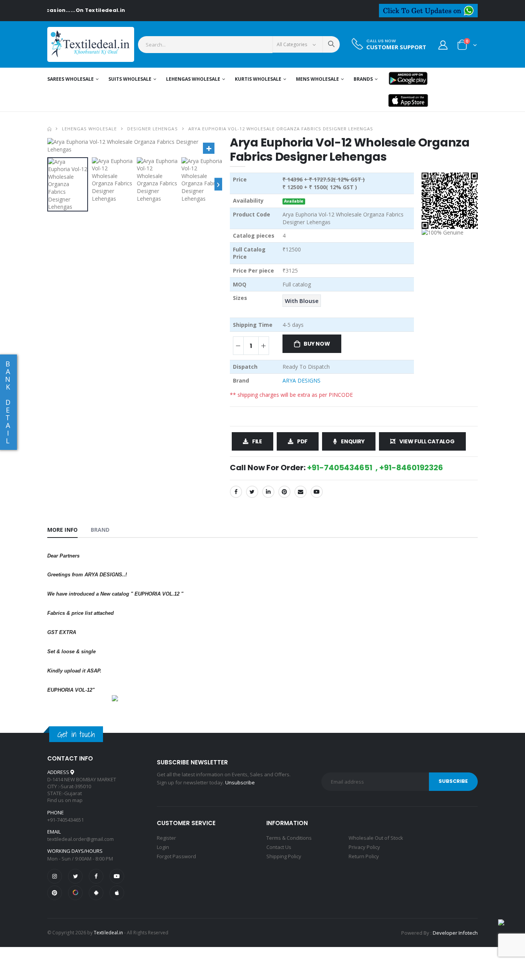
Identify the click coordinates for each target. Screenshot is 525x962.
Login (163, 847)
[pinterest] (54, 892)
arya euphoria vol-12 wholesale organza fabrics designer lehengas (281, 128)
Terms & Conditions (289, 837)
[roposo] (75, 892)
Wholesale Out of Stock (376, 837)
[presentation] (218, 184)
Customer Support (396, 47)
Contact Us (278, 847)
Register (166, 837)
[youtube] (317, 492)
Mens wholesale (317, 79)
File (257, 441)
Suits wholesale (129, 79)
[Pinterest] (284, 492)
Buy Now (317, 344)
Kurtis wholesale (258, 79)
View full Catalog (426, 441)
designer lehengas (152, 128)
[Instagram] (54, 876)
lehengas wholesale (89, 128)
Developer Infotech (455, 932)
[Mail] (300, 492)
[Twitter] (252, 492)
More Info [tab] (62, 529)
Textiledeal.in (108, 932)
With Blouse (302, 301)
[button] (467, 46)
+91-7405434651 (65, 819)
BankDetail (7, 402)
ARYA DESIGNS (301, 380)
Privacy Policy (364, 847)
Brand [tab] (100, 529)
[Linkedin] (268, 492)
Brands (363, 79)
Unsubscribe (240, 782)
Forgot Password (176, 856)
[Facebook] (236, 492)
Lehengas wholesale (193, 79)
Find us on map (65, 800)
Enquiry (353, 441)
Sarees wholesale (70, 79)
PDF (302, 441)
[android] (96, 892)
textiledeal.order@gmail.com (80, 839)
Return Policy (364, 856)
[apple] (117, 892)
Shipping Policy (283, 856)
